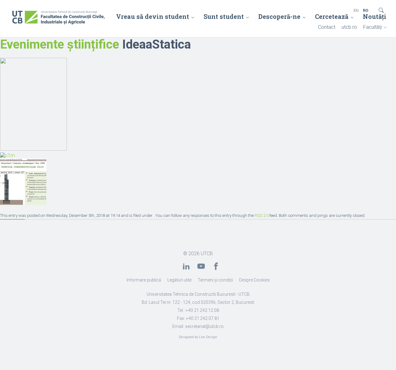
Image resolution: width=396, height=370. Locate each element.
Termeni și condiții (215, 280)
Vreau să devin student (152, 16)
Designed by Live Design (198, 337)
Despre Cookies (254, 280)
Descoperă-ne (279, 16)
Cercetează (331, 16)
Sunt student (224, 16)
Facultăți (372, 27)
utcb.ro (349, 27)
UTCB (207, 253)
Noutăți (374, 16)
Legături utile (179, 280)
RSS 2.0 (262, 215)
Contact (326, 27)
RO (365, 10)
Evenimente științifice (59, 44)
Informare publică (144, 280)
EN (356, 10)
